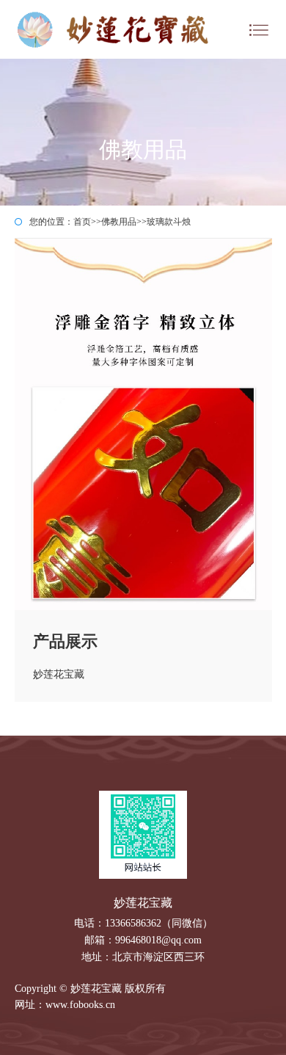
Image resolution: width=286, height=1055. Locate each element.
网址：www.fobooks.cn (65, 1004)
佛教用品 (118, 222)
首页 (82, 222)
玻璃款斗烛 (169, 222)
